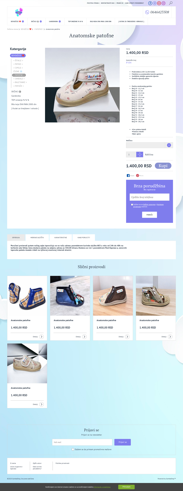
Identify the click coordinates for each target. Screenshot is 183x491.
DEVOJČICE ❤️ (16, 21)
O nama (13, 463)
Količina (149, 154)
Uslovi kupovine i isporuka (16, 468)
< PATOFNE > (18, 75)
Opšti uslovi (37, 463)
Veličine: (129, 140)
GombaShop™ (171, 479)
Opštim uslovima (149, 204)
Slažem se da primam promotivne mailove (93, 449)
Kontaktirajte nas (107, 3)
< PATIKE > (18, 64)
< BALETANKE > (20, 82)
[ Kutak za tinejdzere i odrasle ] (131, 21)
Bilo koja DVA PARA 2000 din (100, 21)
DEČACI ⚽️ (35, 21)
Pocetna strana (93, 3)
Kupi (163, 165)
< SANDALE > (19, 78)
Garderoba (53, 21)
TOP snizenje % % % (75, 21)
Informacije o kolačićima (102, 487)
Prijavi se (120, 3)
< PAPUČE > (18, 86)
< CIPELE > (18, 68)
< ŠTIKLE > (18, 60)
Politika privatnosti (62, 463)
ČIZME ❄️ (17, 71)
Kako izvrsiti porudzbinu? (134, 3)
